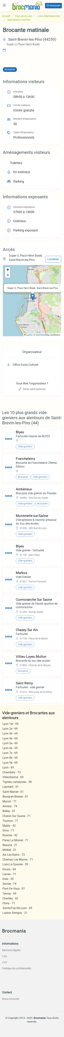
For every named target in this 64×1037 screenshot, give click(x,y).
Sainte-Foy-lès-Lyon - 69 (17, 908)
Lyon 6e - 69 (10, 748)
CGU (4, 956)
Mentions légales (11, 950)
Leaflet (29, 334)
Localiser (53, 259)
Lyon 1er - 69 (10, 724)
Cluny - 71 (8, 903)
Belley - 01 (8, 811)
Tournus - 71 (10, 821)
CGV (4, 962)
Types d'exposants (23, 132)
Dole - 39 (8, 879)
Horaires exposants (24, 207)
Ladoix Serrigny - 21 (14, 913)
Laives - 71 (9, 874)
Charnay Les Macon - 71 (17, 859)
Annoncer (54, 5)
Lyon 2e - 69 (10, 728)
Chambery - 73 (11, 772)
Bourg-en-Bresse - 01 (15, 796)
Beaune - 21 (9, 845)
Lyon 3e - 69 (10, 733)
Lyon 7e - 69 (10, 753)
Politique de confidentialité (16, 968)
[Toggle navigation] (4, 5)
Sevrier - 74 (9, 883)
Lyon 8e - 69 (10, 757)
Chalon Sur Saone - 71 (16, 816)
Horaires (18, 91)
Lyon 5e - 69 (10, 743)
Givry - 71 (8, 830)
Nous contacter (10, 999)
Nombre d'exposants (24, 118)
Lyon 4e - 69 (10, 738)
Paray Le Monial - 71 (15, 840)
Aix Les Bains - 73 (13, 854)
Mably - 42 (9, 825)
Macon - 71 (9, 801)
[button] (32, 297)
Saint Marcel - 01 (13, 791)
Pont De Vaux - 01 (13, 888)
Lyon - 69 (8, 767)
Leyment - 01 (10, 786)
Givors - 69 (9, 869)
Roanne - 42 (9, 835)
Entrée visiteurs (21, 105)
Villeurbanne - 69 (12, 777)
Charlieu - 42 (10, 898)
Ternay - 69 (9, 893)
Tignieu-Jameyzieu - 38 (17, 782)
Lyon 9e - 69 (10, 762)
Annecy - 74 (9, 806)
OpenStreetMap (42, 334)
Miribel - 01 (9, 850)
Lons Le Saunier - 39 (15, 864)
